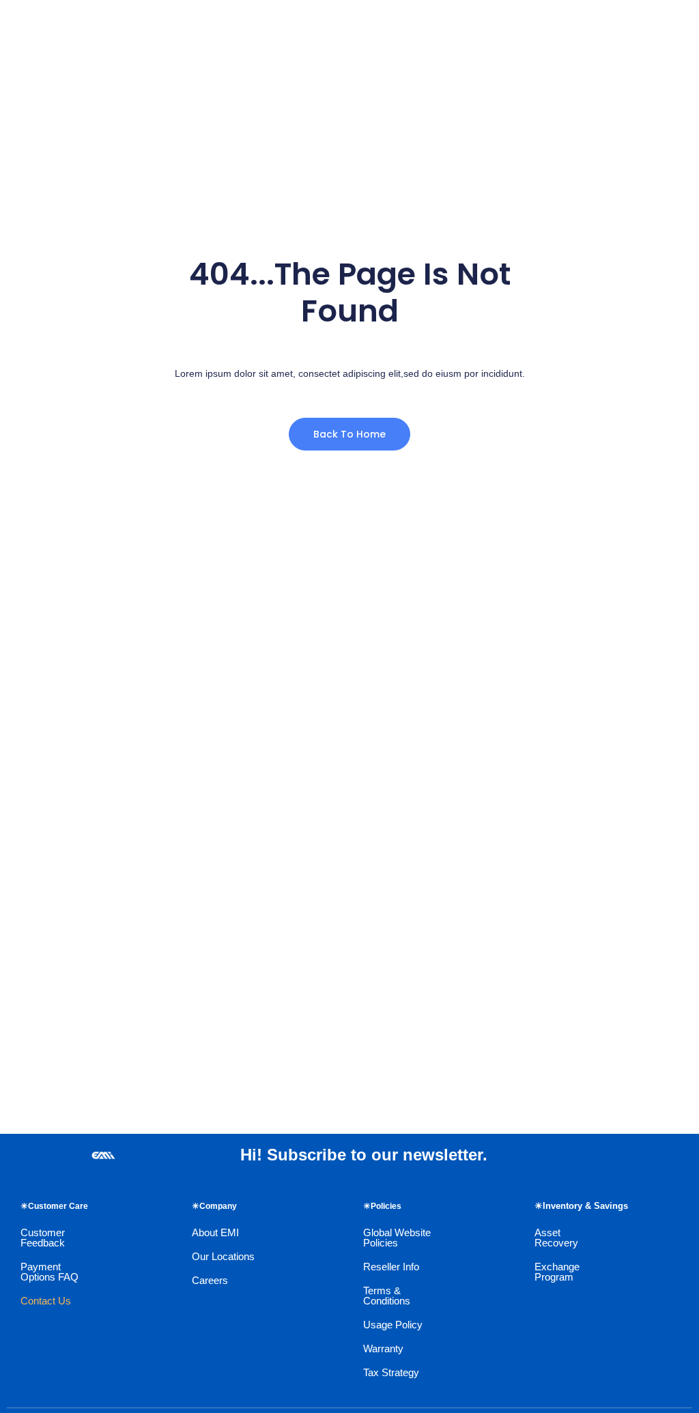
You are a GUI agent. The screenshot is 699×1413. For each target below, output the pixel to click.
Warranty (383, 1348)
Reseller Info (391, 1266)
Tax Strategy (391, 1372)
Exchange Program (557, 1272)
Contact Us (45, 1301)
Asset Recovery (556, 1237)
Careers (210, 1280)
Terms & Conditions (386, 1296)
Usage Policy (393, 1324)
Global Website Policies (397, 1237)
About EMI (215, 1232)
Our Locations (223, 1256)
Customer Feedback (42, 1237)
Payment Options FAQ (49, 1272)
